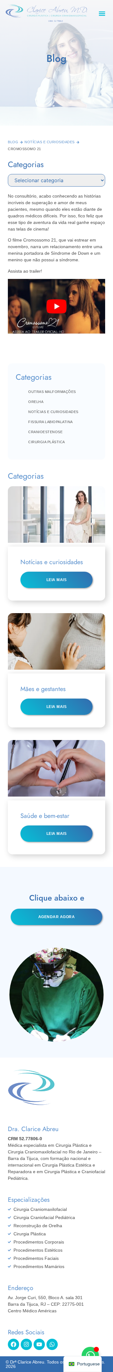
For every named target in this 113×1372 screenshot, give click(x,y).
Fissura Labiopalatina (50, 422)
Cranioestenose (45, 432)
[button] (102, 13)
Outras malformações (52, 392)
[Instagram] (26, 1344)
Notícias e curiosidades (49, 142)
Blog (13, 142)
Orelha (35, 402)
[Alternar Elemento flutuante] (90, 1355)
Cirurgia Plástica (46, 442)
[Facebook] (13, 1344)
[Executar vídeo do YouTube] (56, 306)
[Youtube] (39, 1344)
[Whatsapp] (52, 1344)
